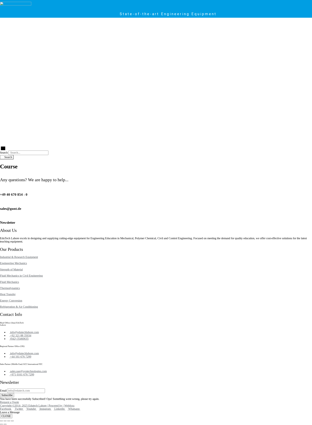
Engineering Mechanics (13, 263)
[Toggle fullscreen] (5, 420)
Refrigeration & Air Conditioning (19, 306)
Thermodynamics (10, 288)
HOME (12, 22)
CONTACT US (125, 22)
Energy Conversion (11, 300)
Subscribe (7, 395)
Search (4, 152)
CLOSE (6, 416)
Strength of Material (11, 269)
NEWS (83, 22)
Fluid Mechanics (9, 282)
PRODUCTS (23, 22)
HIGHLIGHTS (95, 22)
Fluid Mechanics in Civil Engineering (21, 275)
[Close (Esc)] (12, 420)
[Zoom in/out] (1, 420)
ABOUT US (110, 22)
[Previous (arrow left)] (1, 424)
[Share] (8, 420)
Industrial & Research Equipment (19, 257)
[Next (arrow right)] (5, 424)
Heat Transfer (8, 294)
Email (3, 390)
